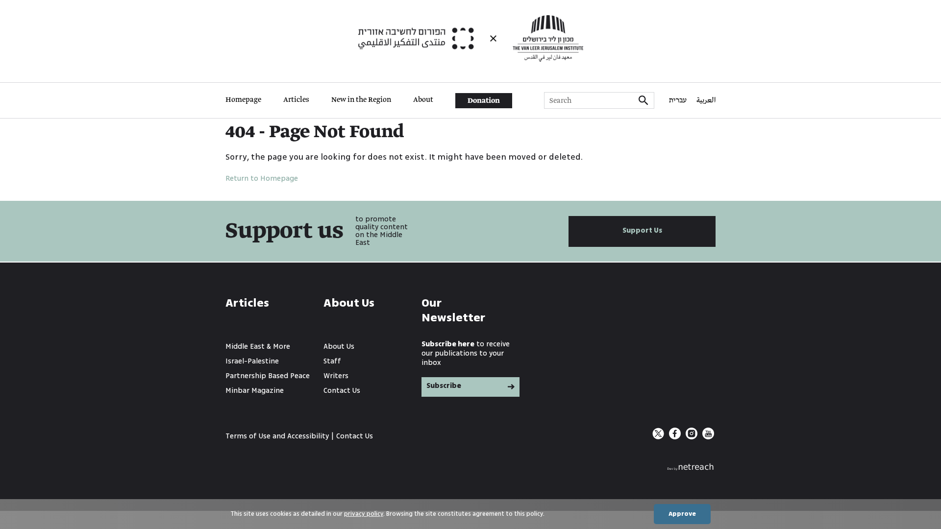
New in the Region (361, 100)
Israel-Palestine (252, 361)
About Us (338, 346)
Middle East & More (257, 346)
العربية (706, 100)
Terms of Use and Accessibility (277, 436)
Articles (296, 100)
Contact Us (341, 390)
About (423, 100)
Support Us (642, 230)
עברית (678, 100)
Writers (335, 376)
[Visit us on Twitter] (659, 437)
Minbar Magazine (254, 390)
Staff (332, 361)
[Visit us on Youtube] (708, 437)
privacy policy (363, 513)
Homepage (243, 100)
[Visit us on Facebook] (676, 437)
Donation (484, 101)
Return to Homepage (261, 178)
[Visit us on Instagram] (692, 437)
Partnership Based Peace (267, 376)
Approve (682, 513)
